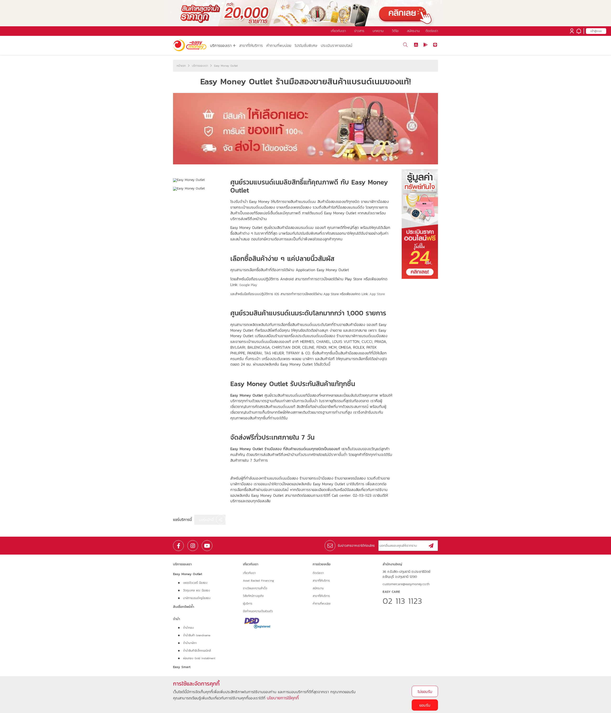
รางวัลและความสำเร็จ (255, 588)
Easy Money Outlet (226, 66)
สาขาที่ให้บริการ (251, 45)
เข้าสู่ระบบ (596, 31)
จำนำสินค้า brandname (196, 635)
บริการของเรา (200, 66)
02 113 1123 (402, 601)
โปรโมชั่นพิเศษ (306, 45)
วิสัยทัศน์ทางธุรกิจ (253, 595)
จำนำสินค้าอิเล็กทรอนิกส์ (197, 650)
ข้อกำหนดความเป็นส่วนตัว (258, 611)
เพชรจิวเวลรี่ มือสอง (195, 582)
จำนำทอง (188, 627)
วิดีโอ (395, 30)
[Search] (405, 45)
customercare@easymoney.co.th (406, 584)
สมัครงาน (318, 588)
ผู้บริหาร (247, 603)
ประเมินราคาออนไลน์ (336, 45)
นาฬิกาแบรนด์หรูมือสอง (197, 598)
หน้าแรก (181, 66)
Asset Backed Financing (258, 580)
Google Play (248, 284)
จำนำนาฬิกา (190, 643)
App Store (377, 294)
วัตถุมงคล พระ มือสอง (196, 590)
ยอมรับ (424, 705)
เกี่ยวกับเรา (249, 573)
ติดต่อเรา (432, 30)
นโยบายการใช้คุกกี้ (283, 698)
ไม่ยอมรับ (425, 691)
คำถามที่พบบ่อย (278, 45)
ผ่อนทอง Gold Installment (199, 658)
